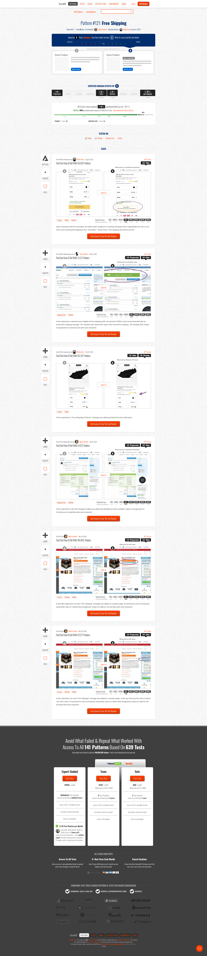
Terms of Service (130, 944)
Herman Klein (84, 254)
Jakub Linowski (102, 29)
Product (120, 138)
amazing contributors (94, 942)
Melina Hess (126, 29)
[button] (103, 194)
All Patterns (78, 11)
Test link (148, 159)
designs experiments (124, 940)
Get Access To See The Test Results (103, 236)
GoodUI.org (73, 940)
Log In (133, 3)
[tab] (146, 162)
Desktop (100, 138)
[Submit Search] (131, 11)
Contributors (91, 11)
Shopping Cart (110, 138)
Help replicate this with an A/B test (123, 110)
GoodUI (62, 4)
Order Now (70, 778)
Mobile (89, 138)
